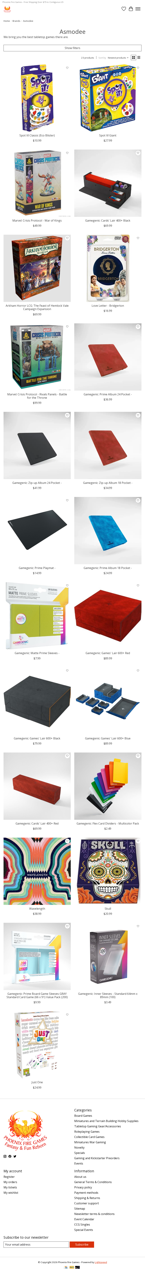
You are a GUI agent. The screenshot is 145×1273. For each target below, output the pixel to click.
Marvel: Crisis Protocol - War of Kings (37, 220)
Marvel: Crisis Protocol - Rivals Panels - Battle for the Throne (37, 396)
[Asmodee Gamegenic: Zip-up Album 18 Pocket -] (107, 445)
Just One (37, 1082)
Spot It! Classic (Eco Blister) (37, 135)
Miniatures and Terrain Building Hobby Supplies (106, 1121)
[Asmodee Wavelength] (37, 871)
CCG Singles (82, 1224)
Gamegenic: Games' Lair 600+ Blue (107, 738)
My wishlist (11, 1193)
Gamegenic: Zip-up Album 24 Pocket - (37, 483)
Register (9, 1177)
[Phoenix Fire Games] (7, 8)
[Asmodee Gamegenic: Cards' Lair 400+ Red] (37, 786)
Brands (16, 20)
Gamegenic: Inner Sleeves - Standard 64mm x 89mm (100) (107, 995)
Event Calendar (84, 1219)
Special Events (83, 1230)
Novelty (79, 1147)
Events (78, 1163)
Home (7, 20)
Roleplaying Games (87, 1132)
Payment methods (86, 1193)
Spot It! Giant (107, 135)
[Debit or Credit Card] (77, 1267)
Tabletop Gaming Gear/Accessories (97, 1126)
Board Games (83, 1116)
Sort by (102, 57)
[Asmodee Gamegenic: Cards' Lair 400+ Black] (107, 183)
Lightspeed (101, 1262)
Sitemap (79, 1209)
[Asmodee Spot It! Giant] (107, 98)
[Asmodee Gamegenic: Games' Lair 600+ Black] (37, 701)
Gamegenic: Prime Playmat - (37, 568)
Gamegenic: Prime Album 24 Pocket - (108, 394)
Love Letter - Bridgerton (108, 306)
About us (80, 1177)
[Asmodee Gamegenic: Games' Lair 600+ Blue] (107, 701)
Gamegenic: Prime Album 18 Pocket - (108, 568)
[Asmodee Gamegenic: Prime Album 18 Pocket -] (107, 530)
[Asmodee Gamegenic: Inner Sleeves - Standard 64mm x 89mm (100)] (107, 956)
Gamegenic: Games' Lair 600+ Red (108, 653)
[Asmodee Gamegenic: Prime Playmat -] (37, 530)
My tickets (10, 1187)
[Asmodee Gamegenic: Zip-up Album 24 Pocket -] (37, 445)
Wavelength (37, 909)
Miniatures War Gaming (90, 1142)
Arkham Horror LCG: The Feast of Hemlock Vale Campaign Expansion (37, 307)
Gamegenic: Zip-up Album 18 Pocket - (107, 483)
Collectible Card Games (89, 1137)
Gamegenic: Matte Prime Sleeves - (37, 653)
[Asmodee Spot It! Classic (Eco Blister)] (37, 98)
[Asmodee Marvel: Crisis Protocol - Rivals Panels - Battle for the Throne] (37, 357)
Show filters (72, 48)
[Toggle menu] (137, 8)
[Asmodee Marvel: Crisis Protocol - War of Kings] (37, 183)
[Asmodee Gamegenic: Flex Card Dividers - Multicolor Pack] (107, 786)
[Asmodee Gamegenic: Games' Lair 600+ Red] (107, 615)
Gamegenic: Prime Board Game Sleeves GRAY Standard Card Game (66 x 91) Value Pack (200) (37, 995)
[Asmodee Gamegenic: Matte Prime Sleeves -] (37, 615)
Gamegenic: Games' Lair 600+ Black (37, 738)
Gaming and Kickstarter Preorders (97, 1158)
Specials (79, 1153)
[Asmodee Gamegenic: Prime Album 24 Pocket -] (107, 357)
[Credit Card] (66, 1267)
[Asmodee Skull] (107, 871)
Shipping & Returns (87, 1198)
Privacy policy (83, 1187)
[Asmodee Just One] (37, 1045)
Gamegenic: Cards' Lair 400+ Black (107, 220)
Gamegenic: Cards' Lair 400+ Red (37, 823)
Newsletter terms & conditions (94, 1214)
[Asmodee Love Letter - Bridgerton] (107, 268)
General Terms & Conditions (93, 1182)
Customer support (86, 1203)
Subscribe (81, 1244)
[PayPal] (71, 1267)
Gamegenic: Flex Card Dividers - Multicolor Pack (108, 823)
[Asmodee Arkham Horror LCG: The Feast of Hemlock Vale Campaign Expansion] (37, 268)
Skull (108, 909)
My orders (10, 1182)
